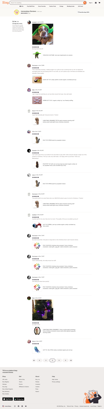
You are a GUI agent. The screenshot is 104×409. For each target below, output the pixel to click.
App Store (7, 399)
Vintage (61, 6)
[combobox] (46, 3)
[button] (6, 406)
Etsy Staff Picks (30, 6)
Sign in (90, 2)
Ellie (33, 89)
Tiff (33, 131)
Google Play (19, 399)
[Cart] (99, 3)
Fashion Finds (52, 6)
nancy (33, 174)
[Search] (85, 3)
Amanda (34, 150)
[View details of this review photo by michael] (42, 34)
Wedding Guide (70, 6)
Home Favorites (42, 6)
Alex (33, 298)
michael (34, 22)
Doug (33, 110)
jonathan (34, 214)
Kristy (33, 341)
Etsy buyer (34, 65)
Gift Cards (80, 6)
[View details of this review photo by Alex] (42, 310)
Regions (100, 406)
